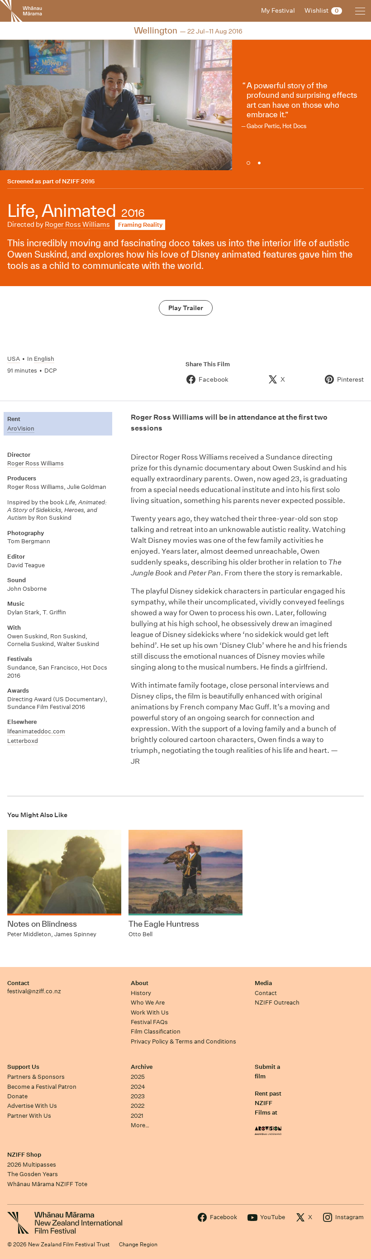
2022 (137, 1106)
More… (140, 1125)
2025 (138, 1077)
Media (263, 983)
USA (13, 359)
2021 (137, 1116)
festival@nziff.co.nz (34, 991)
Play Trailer (185, 308)
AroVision (20, 428)
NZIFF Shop (24, 1154)
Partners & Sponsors (36, 1077)
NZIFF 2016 (78, 181)
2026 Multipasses (31, 1164)
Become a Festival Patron (41, 1087)
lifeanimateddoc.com (36, 731)
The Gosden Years (32, 1174)
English (44, 359)
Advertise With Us (32, 1106)
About (139, 983)
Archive (141, 1067)
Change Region (138, 1244)
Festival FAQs (149, 1022)
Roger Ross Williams (77, 224)
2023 (138, 1096)
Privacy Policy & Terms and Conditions (183, 1041)
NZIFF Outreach (277, 1002)
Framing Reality (140, 225)
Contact (18, 983)
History (141, 993)
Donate (17, 1096)
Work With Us (150, 1012)
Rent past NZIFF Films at (268, 1103)
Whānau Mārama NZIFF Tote (47, 1184)
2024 (138, 1087)
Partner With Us (29, 1116)
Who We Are (148, 1002)
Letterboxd (22, 741)
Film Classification (156, 1031)
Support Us (23, 1067)
